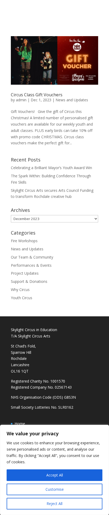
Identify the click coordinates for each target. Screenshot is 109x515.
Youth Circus (21, 297)
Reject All (54, 503)
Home (20, 423)
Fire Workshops (24, 240)
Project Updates (25, 273)
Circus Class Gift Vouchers (36, 95)
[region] (54, 470)
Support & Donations (29, 281)
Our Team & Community (32, 257)
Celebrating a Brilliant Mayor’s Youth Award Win (51, 167)
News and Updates (72, 99)
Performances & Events (31, 265)
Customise (55, 489)
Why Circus (20, 289)
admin (21, 99)
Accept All (54, 475)
